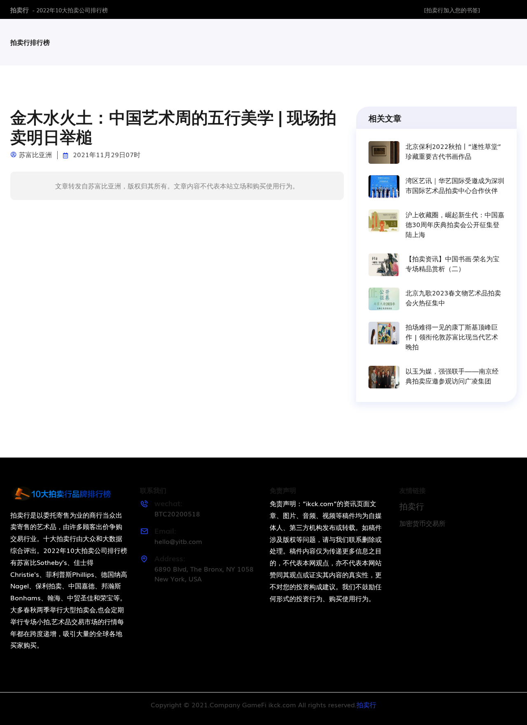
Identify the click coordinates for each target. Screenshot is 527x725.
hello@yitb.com (178, 541)
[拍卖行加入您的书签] (452, 10)
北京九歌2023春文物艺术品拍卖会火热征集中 (453, 297)
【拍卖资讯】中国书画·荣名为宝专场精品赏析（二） (452, 263)
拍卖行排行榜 (30, 42)
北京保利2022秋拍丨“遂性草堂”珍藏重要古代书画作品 (453, 151)
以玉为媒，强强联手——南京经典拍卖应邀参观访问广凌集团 (452, 376)
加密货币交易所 (422, 523)
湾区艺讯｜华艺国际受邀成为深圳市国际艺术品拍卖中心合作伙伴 (455, 185)
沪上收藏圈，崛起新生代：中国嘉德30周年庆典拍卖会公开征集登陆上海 (455, 224)
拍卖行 (19, 9)
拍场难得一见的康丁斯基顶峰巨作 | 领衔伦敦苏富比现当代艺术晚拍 (452, 336)
